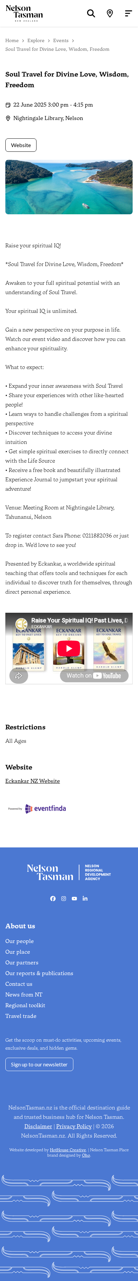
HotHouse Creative (68, 1150)
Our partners (22, 962)
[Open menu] (128, 13)
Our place (17, 952)
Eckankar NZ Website (32, 781)
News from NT (24, 995)
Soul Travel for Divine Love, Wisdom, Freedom (57, 49)
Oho (86, 1155)
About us (20, 926)
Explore (36, 40)
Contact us (18, 984)
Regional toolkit (25, 1005)
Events (61, 40)
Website (21, 145)
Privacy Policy (74, 1126)
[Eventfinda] (37, 809)
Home (12, 40)
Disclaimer (38, 1126)
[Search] (91, 13)
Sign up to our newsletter (39, 1064)
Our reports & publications (39, 973)
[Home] (21, 13)
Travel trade (21, 1016)
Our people (19, 941)
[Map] (109, 13)
